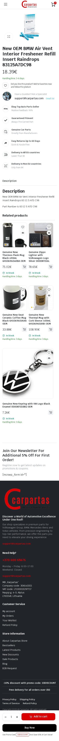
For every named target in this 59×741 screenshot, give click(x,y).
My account (8, 611)
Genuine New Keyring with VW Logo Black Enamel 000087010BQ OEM (26, 405)
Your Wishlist (9, 620)
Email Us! (50, 98)
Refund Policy (9, 625)
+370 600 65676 (14, 560)
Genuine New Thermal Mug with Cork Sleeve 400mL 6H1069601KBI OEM (40, 319)
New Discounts (10, 654)
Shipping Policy (27, 699)
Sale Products (10, 659)
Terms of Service (11, 703)
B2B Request (9, 668)
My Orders (8, 615)
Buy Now (30, 727)
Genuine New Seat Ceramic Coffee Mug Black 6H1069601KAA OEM (14, 319)
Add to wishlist (5, 85)
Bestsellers (8, 645)
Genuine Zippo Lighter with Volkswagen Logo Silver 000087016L (39, 256)
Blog (4, 663)
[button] (9, 37)
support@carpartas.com (16, 543)
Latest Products (11, 649)
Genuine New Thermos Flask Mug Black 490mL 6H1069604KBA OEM (14, 256)
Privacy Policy (9, 699)
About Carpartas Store (14, 640)
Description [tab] (9, 181)
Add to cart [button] (24, 266)
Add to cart (40, 716)
